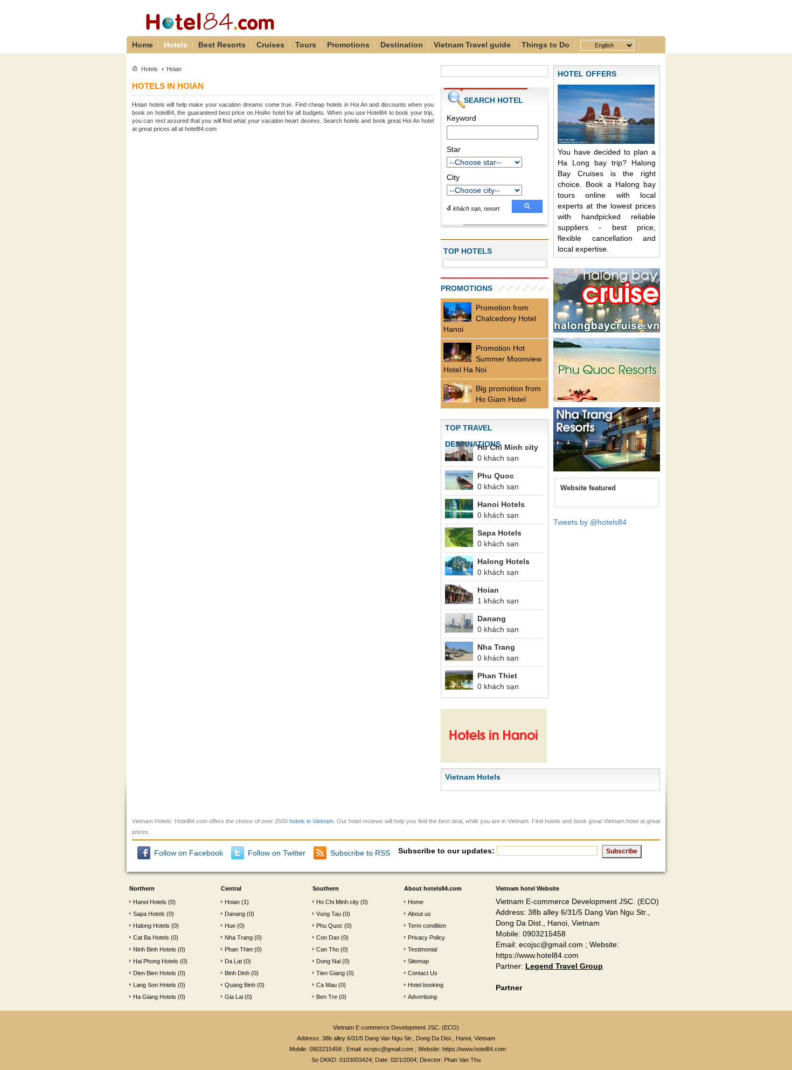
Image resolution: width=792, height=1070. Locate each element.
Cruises (270, 44)
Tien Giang (330, 973)
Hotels (175, 44)
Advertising (422, 996)
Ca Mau (326, 985)
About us (419, 914)
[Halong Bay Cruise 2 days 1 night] (606, 302)
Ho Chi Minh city (507, 447)
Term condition (427, 925)
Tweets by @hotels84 (590, 522)
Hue (230, 925)
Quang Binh (240, 985)
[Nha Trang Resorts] (606, 441)
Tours (305, 44)
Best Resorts (222, 44)
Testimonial (422, 949)
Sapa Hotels (499, 533)
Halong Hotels (503, 561)
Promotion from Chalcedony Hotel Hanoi (489, 318)
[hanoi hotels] (494, 738)
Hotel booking (425, 985)
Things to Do (545, 44)
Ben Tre (326, 996)
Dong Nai (328, 961)
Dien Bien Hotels (154, 973)
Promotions (348, 44)
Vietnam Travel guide (472, 44)
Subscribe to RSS (360, 853)
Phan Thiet (497, 675)
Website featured (588, 488)
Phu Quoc (495, 475)
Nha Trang (496, 647)
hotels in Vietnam (311, 821)
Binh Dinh (237, 973)
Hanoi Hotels (501, 504)
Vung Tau (328, 914)
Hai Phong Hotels (155, 961)
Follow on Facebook (188, 853)
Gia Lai (234, 996)
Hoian (488, 590)
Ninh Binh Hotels (154, 949)
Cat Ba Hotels (151, 937)
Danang (491, 618)
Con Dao (327, 937)
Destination (401, 44)
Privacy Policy (426, 937)
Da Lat (233, 961)
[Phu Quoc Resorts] (606, 371)
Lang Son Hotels (154, 985)
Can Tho (327, 949)
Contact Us (422, 973)
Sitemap (418, 961)
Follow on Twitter (276, 853)
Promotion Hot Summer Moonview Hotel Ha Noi (492, 359)
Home (142, 44)
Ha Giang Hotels (154, 996)
